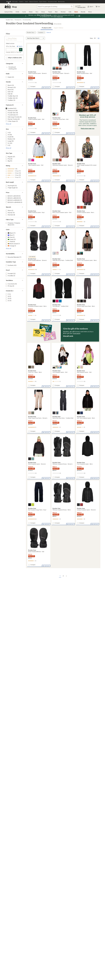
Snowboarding (27, 19)
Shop (14, 7)
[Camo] (54, 114)
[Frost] (54, 367)
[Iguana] (81, 253)
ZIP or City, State (10, 46)
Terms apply (76, 333)
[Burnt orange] (81, 207)
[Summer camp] (57, 412)
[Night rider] (81, 160)
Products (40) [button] (46, 28)
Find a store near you (87, 128)
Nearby (20, 46)
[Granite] (54, 412)
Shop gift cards (68, 336)
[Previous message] (26, 15)
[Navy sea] (81, 412)
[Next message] (77, 15)
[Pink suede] (60, 68)
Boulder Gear (9, 19)
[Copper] (57, 68)
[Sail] (57, 114)
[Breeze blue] (29, 160)
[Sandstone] (54, 160)
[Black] (81, 68)
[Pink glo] (32, 160)
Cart (99, 6)
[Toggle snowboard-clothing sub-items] (7, 67)
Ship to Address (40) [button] (15, 57)
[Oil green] (54, 68)
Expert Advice (58, 28)
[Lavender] (78, 367)
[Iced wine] (78, 207)
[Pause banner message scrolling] (79, 15)
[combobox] (55, 6)
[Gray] (84, 301)
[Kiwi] (32, 504)
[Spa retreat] (78, 68)
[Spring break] (60, 301)
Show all (8, 124)
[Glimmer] (57, 367)
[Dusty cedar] (81, 504)
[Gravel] (78, 253)
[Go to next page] (66, 575)
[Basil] (57, 160)
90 (98, 38)
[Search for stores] (20, 49)
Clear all (48, 32)
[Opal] (57, 253)
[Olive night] (84, 207)
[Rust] (60, 160)
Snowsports (18, 19)
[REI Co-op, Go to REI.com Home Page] (7, 7)
